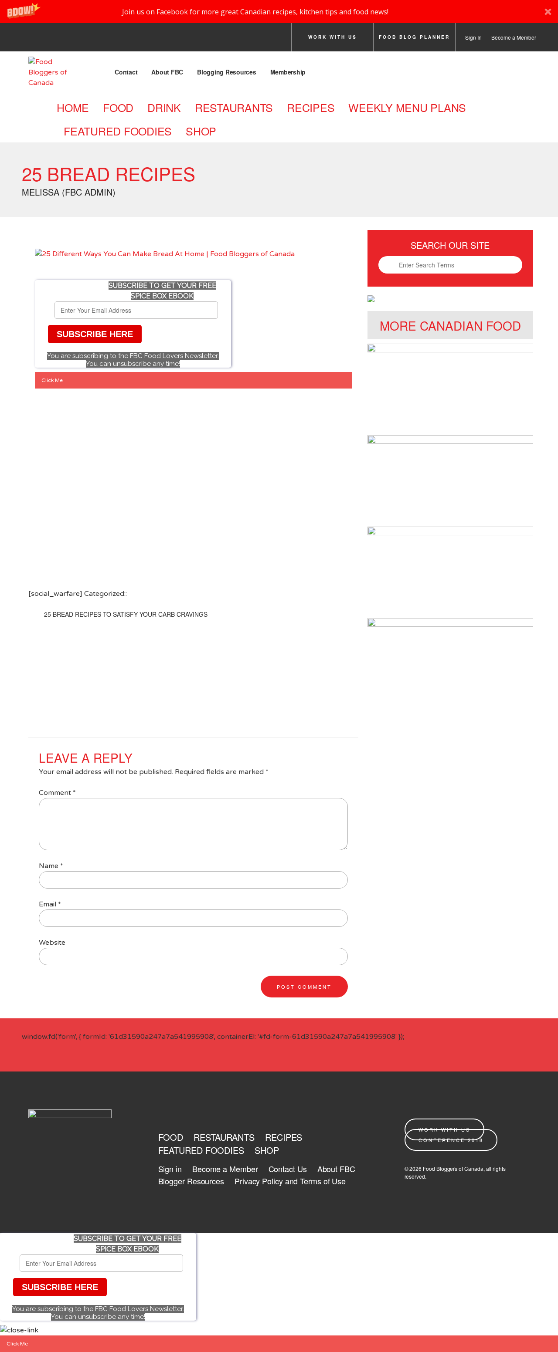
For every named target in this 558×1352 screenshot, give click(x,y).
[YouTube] (128, 39)
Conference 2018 (450, 1139)
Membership (288, 72)
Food (118, 107)
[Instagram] (80, 39)
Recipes (310, 107)
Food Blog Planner (414, 37)
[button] (279, 11)
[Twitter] (55, 39)
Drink (164, 107)
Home (73, 107)
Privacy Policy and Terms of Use (290, 1180)
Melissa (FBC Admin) (69, 192)
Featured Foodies (118, 131)
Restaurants (234, 107)
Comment (57, 792)
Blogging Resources (226, 72)
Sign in (170, 1168)
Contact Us (288, 1168)
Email (50, 904)
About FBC (167, 72)
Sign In (473, 37)
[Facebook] (31, 39)
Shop (201, 131)
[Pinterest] (104, 39)
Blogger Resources (191, 1180)
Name (51, 866)
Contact (126, 72)
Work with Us (332, 37)
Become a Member (513, 37)
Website (52, 942)
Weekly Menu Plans (407, 107)
